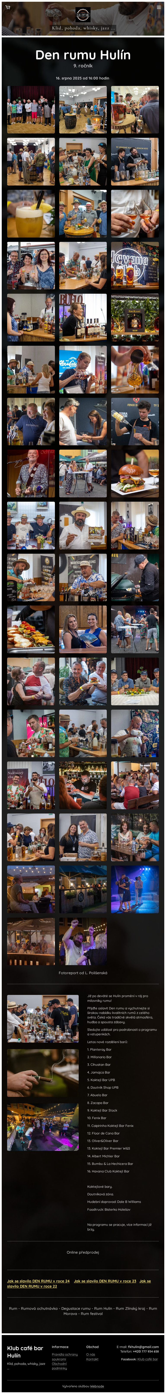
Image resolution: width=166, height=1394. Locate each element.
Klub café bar (147, 1359)
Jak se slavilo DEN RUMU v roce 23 (105, 1281)
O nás (90, 1354)
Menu (159, 7)
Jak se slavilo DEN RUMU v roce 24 (38, 1281)
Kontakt (92, 1359)
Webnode (97, 1386)
